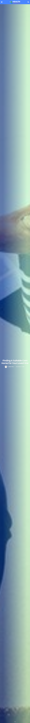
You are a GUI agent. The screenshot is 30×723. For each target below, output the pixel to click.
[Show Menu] (1, 2)
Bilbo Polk (11, 366)
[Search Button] (28, 2)
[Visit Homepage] (15, 2)
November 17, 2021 (20, 366)
